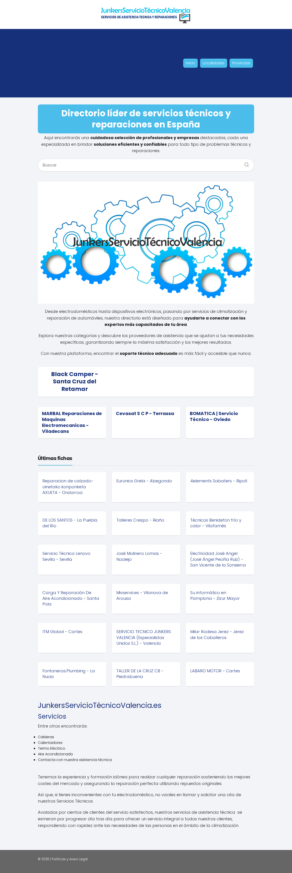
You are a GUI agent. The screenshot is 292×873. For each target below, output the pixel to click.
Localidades (213, 63)
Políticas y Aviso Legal (70, 859)
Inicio (190, 63)
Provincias (241, 63)
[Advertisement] (72, 63)
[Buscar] (245, 163)
